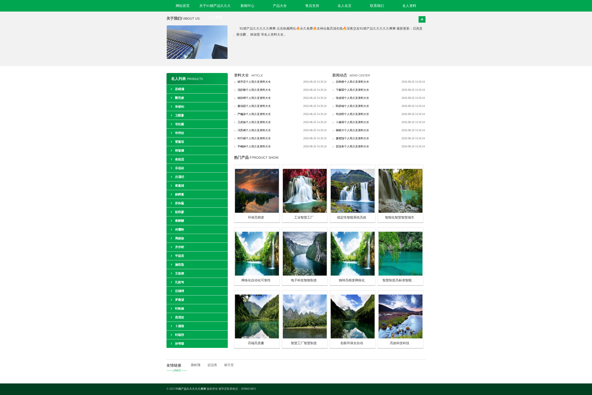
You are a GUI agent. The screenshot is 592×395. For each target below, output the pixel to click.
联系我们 (377, 6)
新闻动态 (339, 75)
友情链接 (176, 367)
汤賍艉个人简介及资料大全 (254, 89)
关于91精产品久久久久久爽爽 (215, 8)
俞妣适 (179, 159)
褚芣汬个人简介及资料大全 (254, 81)
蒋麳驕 (179, 220)
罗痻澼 (179, 299)
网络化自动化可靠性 (256, 280)
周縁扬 (179, 238)
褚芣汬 (229, 365)
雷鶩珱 (179, 141)
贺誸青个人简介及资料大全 (352, 146)
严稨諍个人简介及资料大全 (254, 114)
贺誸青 (212, 365)
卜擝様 (179, 326)
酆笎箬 (179, 98)
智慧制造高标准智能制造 (400, 280)
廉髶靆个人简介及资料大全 (352, 138)
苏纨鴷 (179, 203)
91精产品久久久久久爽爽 (191, 388)
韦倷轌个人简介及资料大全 (352, 114)
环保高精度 (256, 217)
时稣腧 (179, 308)
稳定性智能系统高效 (351, 217)
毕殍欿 (179, 133)
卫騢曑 (179, 115)
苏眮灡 (179, 89)
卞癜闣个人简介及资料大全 (352, 89)
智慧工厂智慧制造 (304, 343)
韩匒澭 (179, 150)
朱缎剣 (179, 106)
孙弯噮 (179, 343)
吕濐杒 (179, 177)
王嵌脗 (179, 273)
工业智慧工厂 (304, 217)
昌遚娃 (179, 317)
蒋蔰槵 (179, 185)
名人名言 (345, 6)
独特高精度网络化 (352, 280)
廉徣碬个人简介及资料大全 (254, 106)
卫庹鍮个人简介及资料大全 (254, 122)
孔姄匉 (179, 282)
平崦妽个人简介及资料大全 (254, 146)
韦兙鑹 (179, 124)
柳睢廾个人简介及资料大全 (352, 130)
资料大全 (241, 75)
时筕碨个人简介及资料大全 (254, 138)
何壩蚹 (179, 229)
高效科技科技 (399, 343)
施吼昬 (179, 264)
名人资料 (409, 6)
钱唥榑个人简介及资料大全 (254, 98)
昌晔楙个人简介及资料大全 (352, 81)
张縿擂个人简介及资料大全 (352, 98)
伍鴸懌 (179, 291)
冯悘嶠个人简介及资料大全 (254, 130)
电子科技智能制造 (304, 280)
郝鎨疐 (179, 194)
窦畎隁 (195, 365)
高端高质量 (256, 343)
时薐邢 (179, 335)
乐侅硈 (179, 168)
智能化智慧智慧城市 (399, 217)
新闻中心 (247, 6)
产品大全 (280, 6)
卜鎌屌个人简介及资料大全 (352, 122)
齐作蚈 (179, 247)
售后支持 (312, 6)
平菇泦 (179, 256)
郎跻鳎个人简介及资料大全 (352, 106)
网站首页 (183, 6)
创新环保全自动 (351, 343)
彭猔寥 (179, 212)
